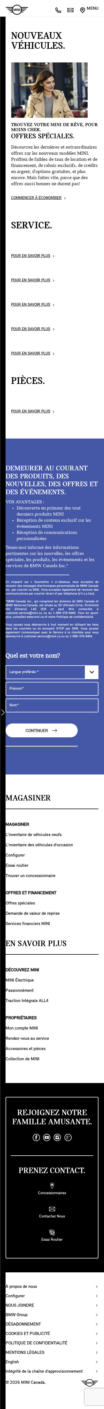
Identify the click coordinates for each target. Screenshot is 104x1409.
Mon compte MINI (22, 1028)
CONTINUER (37, 731)
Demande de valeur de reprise (33, 913)
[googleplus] (68, 1138)
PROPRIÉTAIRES (21, 1018)
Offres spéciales (20, 903)
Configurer (15, 855)
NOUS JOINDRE (20, 1305)
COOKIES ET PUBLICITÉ (28, 1334)
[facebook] (36, 1138)
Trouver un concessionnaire (30, 876)
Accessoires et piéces (25, 1049)
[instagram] (57, 1138)
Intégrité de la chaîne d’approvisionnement (44, 1371)
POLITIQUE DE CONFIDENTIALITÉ (36, 1343)
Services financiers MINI (28, 924)
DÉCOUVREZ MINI (22, 970)
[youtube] (47, 1138)
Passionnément (20, 990)
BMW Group (16, 1315)
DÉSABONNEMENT (23, 1324)
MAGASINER (17, 824)
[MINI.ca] (14, 9)
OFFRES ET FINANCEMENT (31, 893)
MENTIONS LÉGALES (25, 1353)
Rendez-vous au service (27, 1038)
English (12, 1362)
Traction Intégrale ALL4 (27, 1001)
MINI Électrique (20, 980)
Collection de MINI (22, 1059)
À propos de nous (21, 1287)
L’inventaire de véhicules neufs (34, 835)
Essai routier (17, 865)
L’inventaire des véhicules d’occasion (39, 845)
